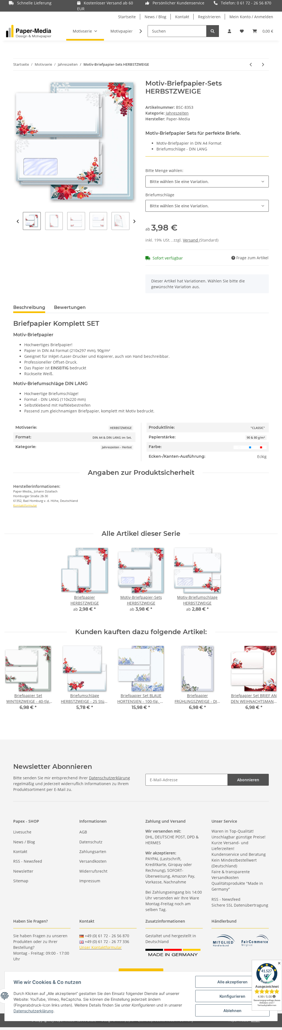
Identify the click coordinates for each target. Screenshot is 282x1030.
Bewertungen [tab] (70, 307)
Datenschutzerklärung (109, 777)
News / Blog (155, 16)
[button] (229, 31)
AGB (83, 832)
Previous (18, 221)
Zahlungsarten (92, 851)
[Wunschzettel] (241, 31)
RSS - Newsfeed (27, 861)
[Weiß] (239, 447)
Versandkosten (93, 861)
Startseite (127, 16)
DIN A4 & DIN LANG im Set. (112, 437)
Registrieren (209, 16)
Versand (191, 240)
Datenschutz (90, 841)
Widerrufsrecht (93, 871)
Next (134, 221)
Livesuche (22, 832)
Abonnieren (248, 779)
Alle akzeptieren (232, 981)
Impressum (89, 880)
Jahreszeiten (177, 113)
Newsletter (23, 871)
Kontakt (182, 16)
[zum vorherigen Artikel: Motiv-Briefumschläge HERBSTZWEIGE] (251, 64)
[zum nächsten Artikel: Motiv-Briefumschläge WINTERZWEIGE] (263, 64)
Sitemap (20, 880)
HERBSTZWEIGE (121, 428)
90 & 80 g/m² (256, 437)
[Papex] (28, 31)
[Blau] (250, 447)
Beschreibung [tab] (29, 307)
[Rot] (261, 447)
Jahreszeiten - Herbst (117, 447)
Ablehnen (232, 1010)
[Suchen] (212, 31)
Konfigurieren (232, 996)
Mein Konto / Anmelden (251, 16)
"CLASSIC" (258, 428)
